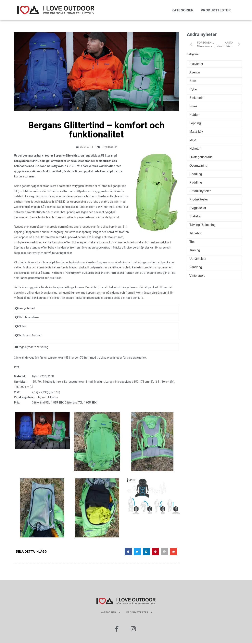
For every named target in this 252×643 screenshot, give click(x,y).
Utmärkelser (197, 258)
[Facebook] (116, 629)
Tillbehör (195, 233)
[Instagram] (133, 629)
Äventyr (194, 72)
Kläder (194, 114)
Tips (192, 241)
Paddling (195, 174)
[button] (128, 551)
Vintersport (197, 275)
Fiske (193, 106)
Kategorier (183, 10)
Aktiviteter (196, 64)
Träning (194, 250)
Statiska (195, 216)
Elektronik (196, 97)
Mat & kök (196, 131)
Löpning (195, 123)
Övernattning (198, 165)
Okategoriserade (201, 157)
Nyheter (194, 148)
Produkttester (216, 10)
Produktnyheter (200, 191)
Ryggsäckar (110, 146)
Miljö (192, 140)
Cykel (193, 89)
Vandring (195, 267)
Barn (192, 81)
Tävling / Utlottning (202, 224)
